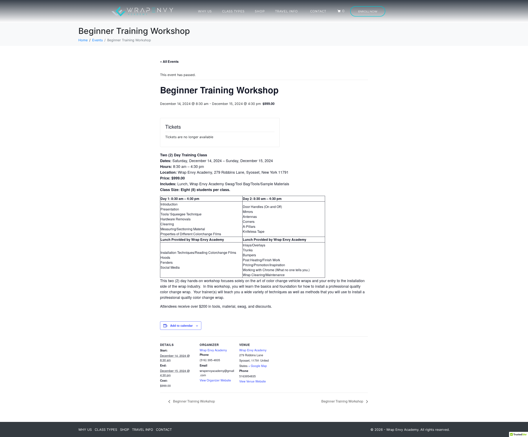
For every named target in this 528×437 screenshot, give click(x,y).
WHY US (205, 11)
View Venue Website (252, 381)
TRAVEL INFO (286, 11)
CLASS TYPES (233, 11)
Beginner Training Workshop (193, 401)
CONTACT (318, 11)
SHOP (260, 11)
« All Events (169, 61)
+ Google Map (257, 366)
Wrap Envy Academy (213, 350)
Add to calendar (181, 325)
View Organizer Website (215, 380)
